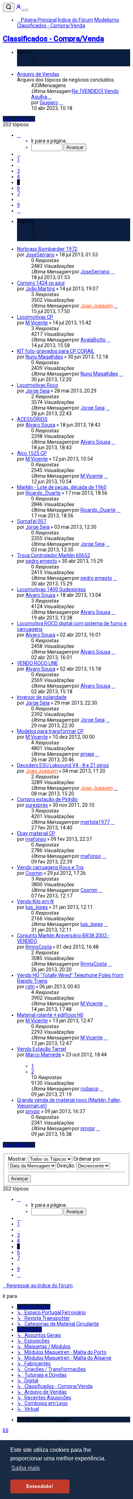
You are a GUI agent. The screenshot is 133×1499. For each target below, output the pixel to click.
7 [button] (18, 193)
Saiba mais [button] (25, 1468)
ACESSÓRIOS (32, 419)
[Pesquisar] (9, 7)
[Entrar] (19, 8)
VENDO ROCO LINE (37, 663)
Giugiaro (49, 102)
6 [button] (18, 188)
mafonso (36, 839)
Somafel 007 (31, 521)
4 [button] (18, 176)
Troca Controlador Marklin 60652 (53, 555)
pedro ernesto (41, 561)
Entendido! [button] (39, 1486)
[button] (19, 135)
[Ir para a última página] (113, 271)
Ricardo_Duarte (43, 493)
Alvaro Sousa (40, 425)
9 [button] (18, 205)
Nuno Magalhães (44, 357)
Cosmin (34, 873)
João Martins (40, 289)
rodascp (90, 1089)
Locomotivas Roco (37, 385)
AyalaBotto (93, 340)
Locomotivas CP (35, 317)
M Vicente (37, 323)
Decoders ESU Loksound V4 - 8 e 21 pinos (63, 765)
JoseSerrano (40, 254)
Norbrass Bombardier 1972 (47, 249)
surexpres (37, 805)
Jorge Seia (38, 391)
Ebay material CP (36, 833)
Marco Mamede (43, 1054)
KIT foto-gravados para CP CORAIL (55, 351)
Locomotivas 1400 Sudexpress (51, 589)
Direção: (66, 1165)
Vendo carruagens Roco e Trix (50, 867)
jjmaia (87, 754)
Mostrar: (18, 1159)
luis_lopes (37, 907)
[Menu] (25, 10)
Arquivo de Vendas (38, 74)
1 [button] (18, 159)
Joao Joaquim (97, 306)
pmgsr (33, 1111)
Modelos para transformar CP (50, 731)
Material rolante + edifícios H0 (50, 1015)
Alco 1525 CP (32, 453)
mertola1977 (95, 822)
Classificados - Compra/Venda (53, 38)
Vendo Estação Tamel (41, 1049)
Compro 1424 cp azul (41, 283)
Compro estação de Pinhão (47, 799)
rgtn (30, 986)
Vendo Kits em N (35, 901)
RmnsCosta (39, 947)
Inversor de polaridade (42, 697)
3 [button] (18, 171)
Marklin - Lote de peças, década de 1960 (61, 487)
